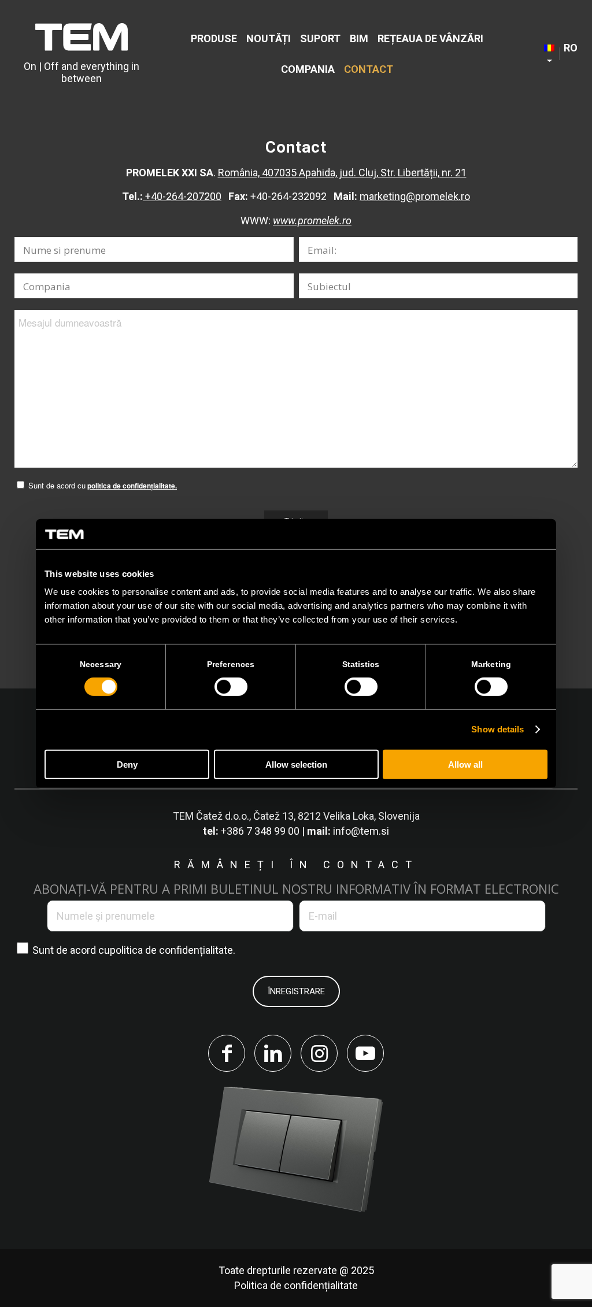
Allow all (465, 764)
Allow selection (296, 764)
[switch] (230, 686)
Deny (127, 764)
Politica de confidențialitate (296, 1285)
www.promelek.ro (312, 220)
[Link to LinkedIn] (272, 1053)
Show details (497, 729)
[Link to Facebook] (226, 1053)
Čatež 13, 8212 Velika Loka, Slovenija (336, 816)
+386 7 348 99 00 (260, 831)
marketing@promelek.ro (415, 196)
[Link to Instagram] (319, 1053)
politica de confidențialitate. (132, 486)
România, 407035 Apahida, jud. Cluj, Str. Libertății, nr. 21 (342, 172)
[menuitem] (214, 38)
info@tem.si (361, 831)
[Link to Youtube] (365, 1053)
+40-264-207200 (182, 196)
